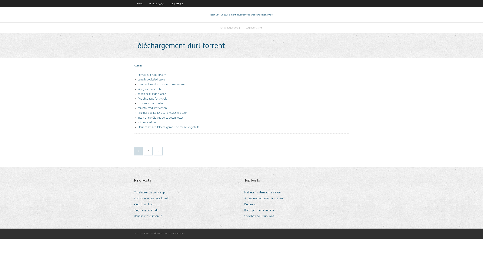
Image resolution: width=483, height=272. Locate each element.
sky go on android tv (149, 89)
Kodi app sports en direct (259, 210)
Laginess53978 (254, 27)
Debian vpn (251, 204)
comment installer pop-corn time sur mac (162, 84)
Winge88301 (176, 3)
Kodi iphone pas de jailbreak (151, 198)
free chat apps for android (152, 98)
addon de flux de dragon (152, 93)
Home (140, 3)
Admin (138, 65)
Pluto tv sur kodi (144, 204)
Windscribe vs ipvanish (148, 216)
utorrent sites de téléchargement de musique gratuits (168, 127)
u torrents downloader (150, 103)
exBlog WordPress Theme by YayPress (163, 233)
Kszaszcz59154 (156, 3)
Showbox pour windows (259, 216)
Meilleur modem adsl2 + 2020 (262, 192)
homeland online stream (152, 74)
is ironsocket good (148, 122)
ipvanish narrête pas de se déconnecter (160, 117)
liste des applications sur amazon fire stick (162, 112)
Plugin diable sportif (146, 210)
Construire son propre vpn (150, 192)
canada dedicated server (152, 79)
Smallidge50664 (230, 27)
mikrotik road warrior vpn (152, 108)
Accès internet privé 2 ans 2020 (263, 198)
